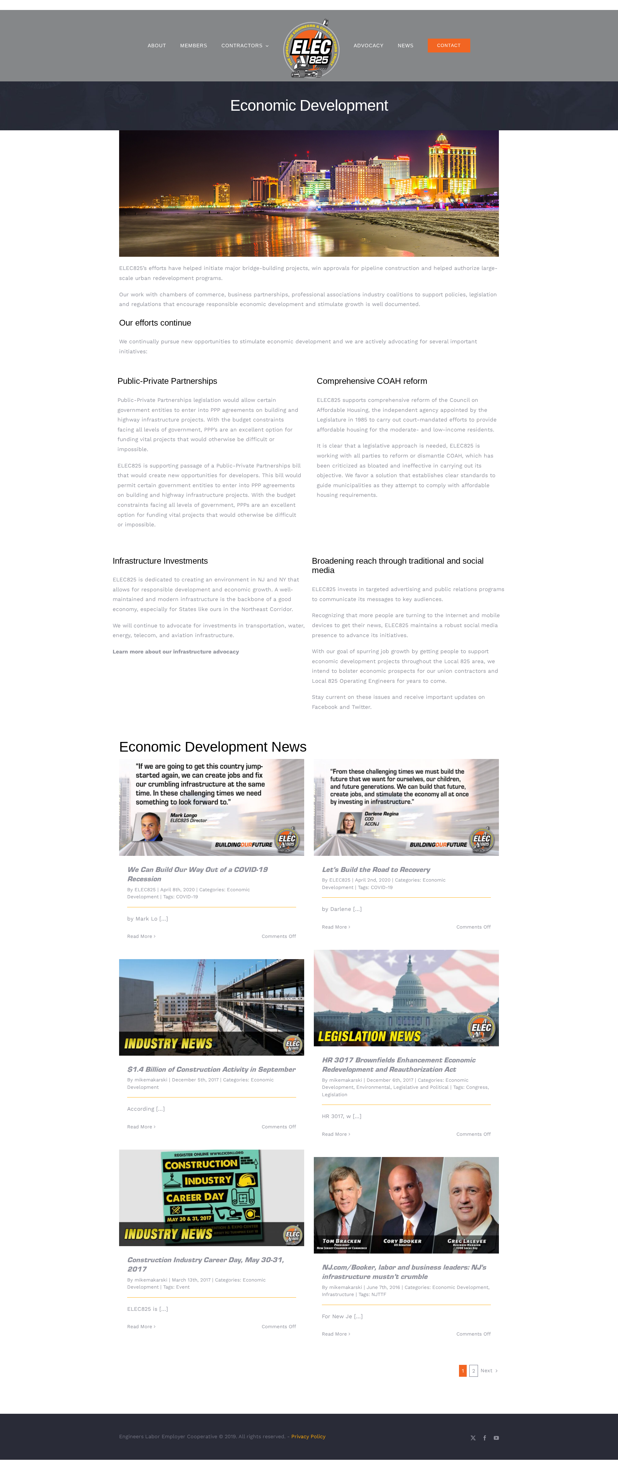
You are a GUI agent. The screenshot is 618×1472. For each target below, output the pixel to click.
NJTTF (378, 1294)
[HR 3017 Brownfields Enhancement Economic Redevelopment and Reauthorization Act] (406, 998)
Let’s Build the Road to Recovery (406, 802)
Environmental (373, 1087)
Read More (139, 936)
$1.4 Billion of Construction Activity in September (211, 1001)
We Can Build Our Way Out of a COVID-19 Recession (211, 802)
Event (183, 1287)
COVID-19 (187, 897)
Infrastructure (338, 1294)
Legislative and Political (421, 1087)
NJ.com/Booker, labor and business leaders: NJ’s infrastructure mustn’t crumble (406, 1196)
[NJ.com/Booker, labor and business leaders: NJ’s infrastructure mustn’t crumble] (406, 1205)
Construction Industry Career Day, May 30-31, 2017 (211, 1192)
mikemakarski (345, 1080)
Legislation (334, 1094)
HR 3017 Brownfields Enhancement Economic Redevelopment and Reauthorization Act (406, 989)
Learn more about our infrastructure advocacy (176, 651)
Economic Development (460, 1287)
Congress (477, 1087)
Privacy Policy (308, 1436)
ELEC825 (145, 890)
